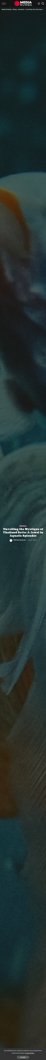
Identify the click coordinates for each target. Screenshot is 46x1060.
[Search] (42, 3)
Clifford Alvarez (19, 540)
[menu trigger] (5, 3)
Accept (23, 1057)
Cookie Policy (29, 1053)
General (23, 526)
